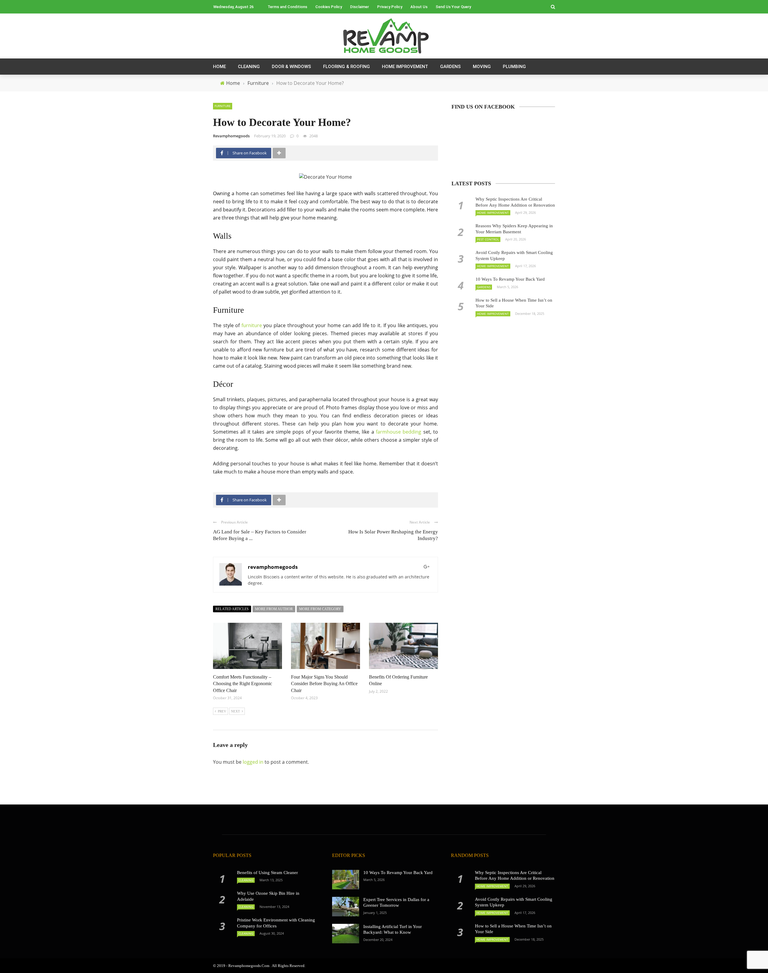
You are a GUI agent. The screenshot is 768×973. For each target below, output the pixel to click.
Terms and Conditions (287, 6)
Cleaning (249, 66)
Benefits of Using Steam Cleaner (267, 872)
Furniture (222, 106)
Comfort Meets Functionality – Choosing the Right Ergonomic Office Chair (242, 683)
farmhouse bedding (398, 431)
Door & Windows (291, 66)
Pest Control (488, 239)
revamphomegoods (231, 136)
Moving (482, 66)
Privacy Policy (389, 6)
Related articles (232, 609)
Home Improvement (405, 66)
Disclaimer (359, 6)
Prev (222, 711)
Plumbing (514, 66)
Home (219, 66)
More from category (320, 609)
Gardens (450, 66)
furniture (252, 325)
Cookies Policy (328, 6)
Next (235, 711)
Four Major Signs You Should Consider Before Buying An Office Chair (324, 683)
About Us (419, 6)
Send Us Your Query (453, 6)
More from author (274, 609)
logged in (253, 762)
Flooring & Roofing (346, 66)
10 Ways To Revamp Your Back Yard (510, 279)
